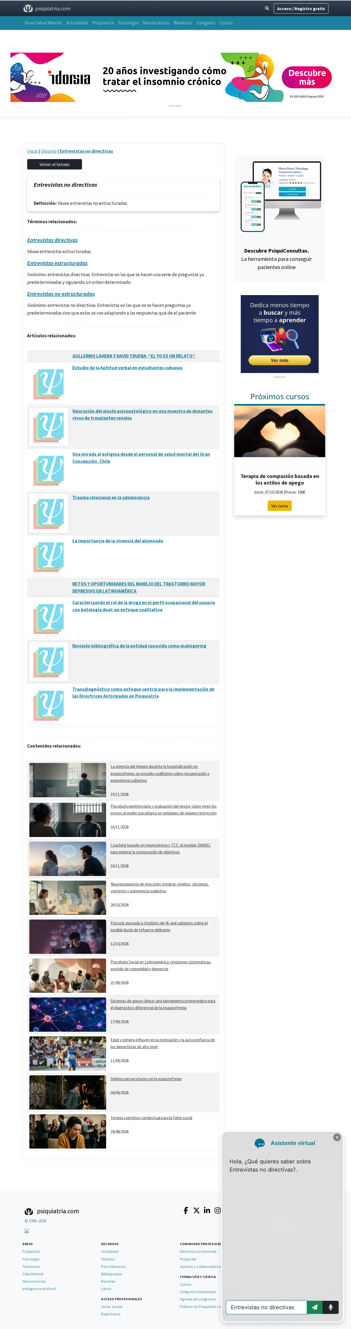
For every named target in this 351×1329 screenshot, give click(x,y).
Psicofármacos (113, 1266)
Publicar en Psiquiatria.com (202, 1306)
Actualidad (77, 23)
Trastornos (31, 1266)
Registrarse (111, 1313)
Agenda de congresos (198, 1299)
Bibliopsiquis (111, 1273)
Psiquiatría (103, 23)
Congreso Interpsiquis (198, 1291)
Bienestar (183, 23)
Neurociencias (34, 1281)
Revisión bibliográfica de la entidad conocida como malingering (139, 646)
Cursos (226, 23)
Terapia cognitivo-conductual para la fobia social (151, 1117)
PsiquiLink (188, 1259)
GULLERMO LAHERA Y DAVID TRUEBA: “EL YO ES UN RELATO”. (134, 356)
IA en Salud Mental (43, 23)
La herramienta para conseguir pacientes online (276, 258)
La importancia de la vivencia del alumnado (117, 541)
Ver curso (279, 505)
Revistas (108, 1281)
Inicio (32, 151)
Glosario (49, 151)
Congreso (206, 23)
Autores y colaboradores (200, 1266)
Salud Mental (32, 1273)
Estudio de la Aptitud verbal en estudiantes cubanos (127, 368)
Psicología (128, 23)
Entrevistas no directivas (86, 151)
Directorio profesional (198, 1251)
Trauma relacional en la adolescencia (111, 497)
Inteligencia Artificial (39, 1288)
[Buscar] (267, 8)
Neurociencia (156, 23)
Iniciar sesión (112, 1306)
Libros (106, 1288)
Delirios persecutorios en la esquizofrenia (146, 1078)
